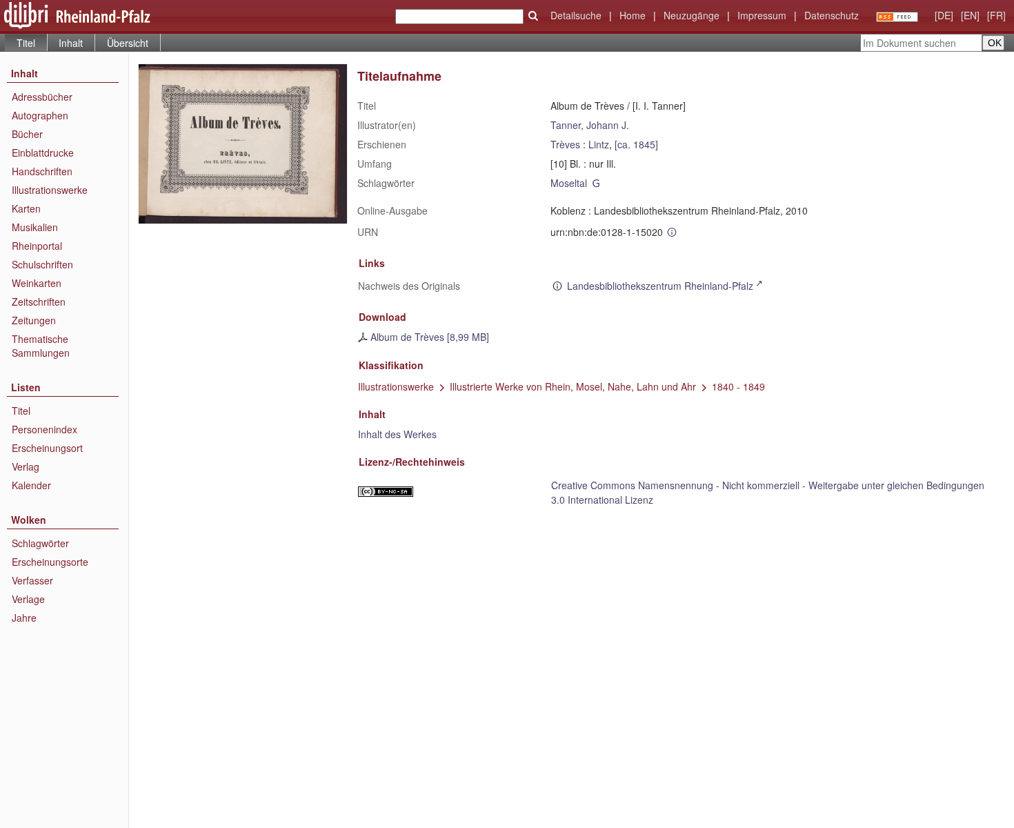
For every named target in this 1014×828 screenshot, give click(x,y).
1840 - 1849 (738, 386)
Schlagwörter (40, 543)
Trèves (565, 144)
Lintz (598, 144)
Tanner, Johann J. (589, 125)
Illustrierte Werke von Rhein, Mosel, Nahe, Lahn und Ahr (573, 386)
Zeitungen (34, 320)
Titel (21, 410)
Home (632, 15)
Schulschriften (42, 264)
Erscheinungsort (47, 448)
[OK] (533, 15)
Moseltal (568, 183)
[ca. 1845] (636, 144)
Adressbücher (42, 96)
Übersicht (127, 43)
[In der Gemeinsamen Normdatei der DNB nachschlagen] (597, 183)
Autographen (40, 115)
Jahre (24, 617)
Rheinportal (37, 246)
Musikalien (35, 227)
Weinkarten (36, 283)
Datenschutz (831, 15)
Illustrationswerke (50, 190)
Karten (26, 208)
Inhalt (71, 43)
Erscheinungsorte (50, 562)
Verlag (25, 466)
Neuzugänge (691, 15)
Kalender (31, 485)
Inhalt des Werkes (397, 434)
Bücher (27, 134)
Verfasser (32, 580)
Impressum (761, 15)
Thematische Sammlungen (41, 345)
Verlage (28, 599)
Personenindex (44, 429)
